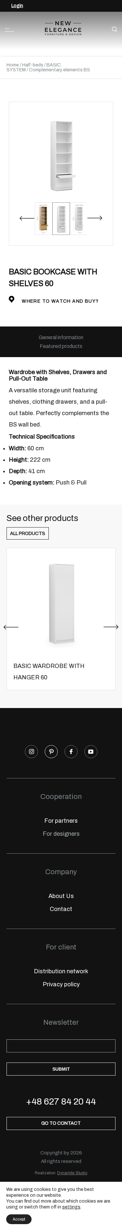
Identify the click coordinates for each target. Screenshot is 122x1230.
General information (61, 337)
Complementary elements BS (59, 69)
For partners (61, 821)
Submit (61, 1069)
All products (27, 533)
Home (13, 65)
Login (17, 5)
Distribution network (61, 971)
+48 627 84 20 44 (61, 1101)
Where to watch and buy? (59, 301)
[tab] (61, 337)
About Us (61, 896)
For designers (61, 834)
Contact (61, 909)
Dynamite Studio (72, 1173)
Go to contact (61, 1123)
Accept (19, 1219)
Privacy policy (61, 984)
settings (71, 1207)
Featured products (61, 346)
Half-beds (32, 65)
